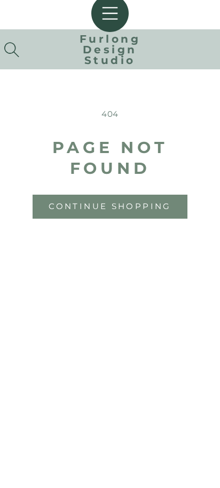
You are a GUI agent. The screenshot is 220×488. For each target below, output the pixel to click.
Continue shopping (110, 206)
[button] (11, 49)
